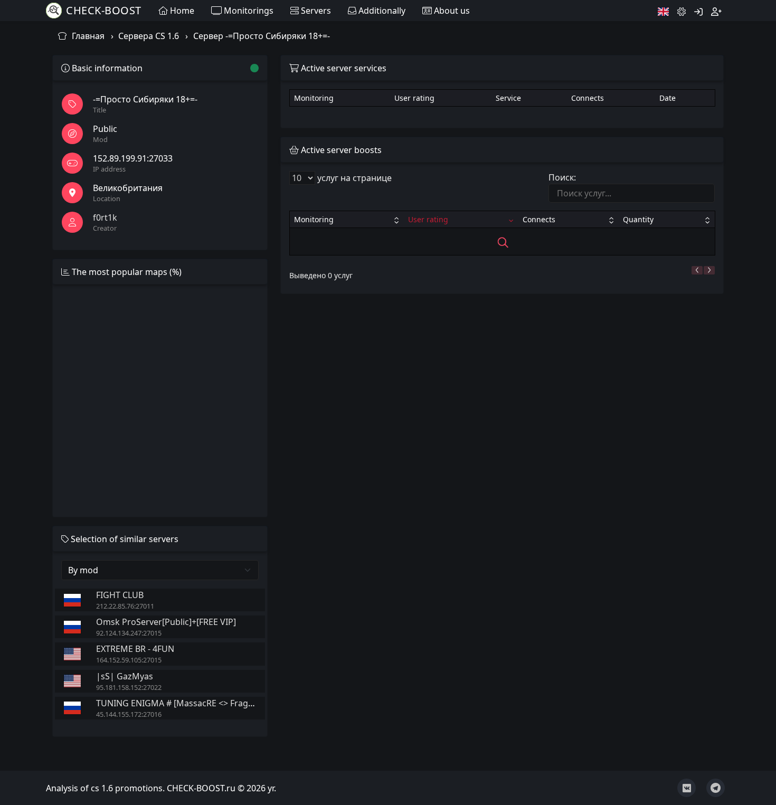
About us (451, 10)
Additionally (380, 10)
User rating (428, 219)
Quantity (638, 219)
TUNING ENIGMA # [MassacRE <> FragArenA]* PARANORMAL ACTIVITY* (238, 703)
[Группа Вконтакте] (686, 788)
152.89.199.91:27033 (133, 158)
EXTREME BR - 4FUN (135, 649)
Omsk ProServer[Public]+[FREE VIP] (166, 622)
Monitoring (314, 219)
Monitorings (247, 10)
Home (181, 10)
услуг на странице (353, 178)
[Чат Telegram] (715, 788)
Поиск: (562, 177)
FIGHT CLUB (120, 595)
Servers (315, 10)
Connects (539, 219)
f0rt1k (105, 217)
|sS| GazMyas (124, 676)
